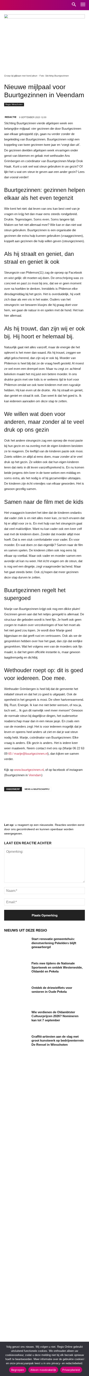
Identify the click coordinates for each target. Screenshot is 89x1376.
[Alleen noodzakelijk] (84, 1359)
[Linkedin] (23, 802)
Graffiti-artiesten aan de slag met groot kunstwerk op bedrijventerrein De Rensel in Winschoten (57, 1040)
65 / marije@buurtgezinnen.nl (28, 753)
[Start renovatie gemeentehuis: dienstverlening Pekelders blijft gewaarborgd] (16, 945)
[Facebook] (10, 802)
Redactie (10, 117)
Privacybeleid (71, 1369)
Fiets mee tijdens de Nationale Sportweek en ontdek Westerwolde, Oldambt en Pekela (57, 967)
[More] (72, 802)
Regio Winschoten (14, 104)
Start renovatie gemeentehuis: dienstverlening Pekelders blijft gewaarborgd (53, 943)
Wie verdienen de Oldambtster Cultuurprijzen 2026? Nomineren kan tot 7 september (54, 1016)
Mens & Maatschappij (37, 789)
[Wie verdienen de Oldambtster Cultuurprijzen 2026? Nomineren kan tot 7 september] (16, 1018)
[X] (47, 802)
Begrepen (17, 1369)
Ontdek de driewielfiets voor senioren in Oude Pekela (51, 990)
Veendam (35, 775)
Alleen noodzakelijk (43, 1369)
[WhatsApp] (60, 802)
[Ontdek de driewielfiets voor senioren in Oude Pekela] (16, 994)
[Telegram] (35, 802)
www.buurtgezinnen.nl (29, 769)
